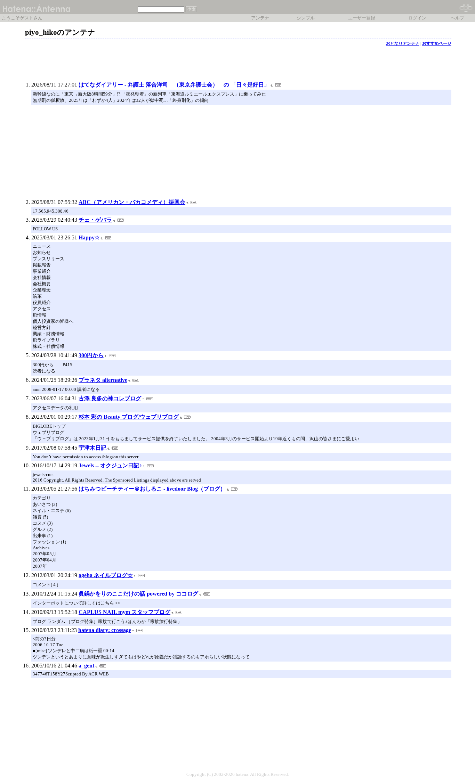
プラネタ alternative (103, 380)
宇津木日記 (92, 448)
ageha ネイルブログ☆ (106, 575)
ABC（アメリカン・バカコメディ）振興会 (132, 202)
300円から (91, 355)
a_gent (86, 666)
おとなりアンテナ (402, 43)
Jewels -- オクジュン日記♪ (110, 465)
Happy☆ (89, 237)
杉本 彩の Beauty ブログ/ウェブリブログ (129, 417)
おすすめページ (436, 43)
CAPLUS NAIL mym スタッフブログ (124, 612)
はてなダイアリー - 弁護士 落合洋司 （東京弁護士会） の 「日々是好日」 (174, 85)
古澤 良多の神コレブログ (110, 398)
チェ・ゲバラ (95, 220)
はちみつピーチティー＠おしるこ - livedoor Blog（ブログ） (152, 489)
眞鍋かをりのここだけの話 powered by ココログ (138, 594)
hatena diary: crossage (104, 630)
